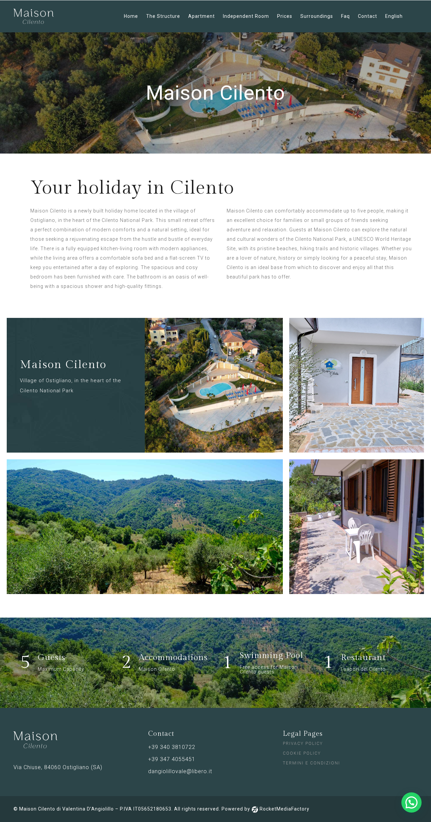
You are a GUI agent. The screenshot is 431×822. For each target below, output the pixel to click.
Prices (284, 16)
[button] (411, 802)
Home (131, 16)
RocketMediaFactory (284, 809)
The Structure (163, 16)
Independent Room (246, 16)
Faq (345, 16)
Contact (367, 16)
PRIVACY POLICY (303, 743)
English (394, 16)
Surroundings (316, 16)
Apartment (201, 16)
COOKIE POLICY (302, 753)
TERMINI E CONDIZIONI (311, 763)
